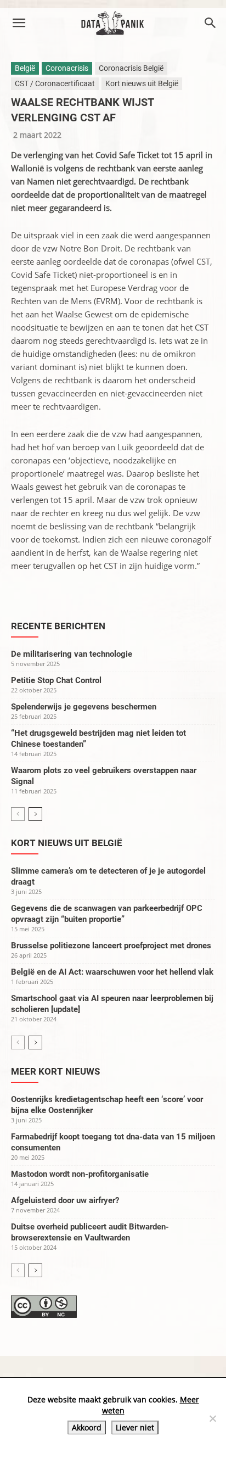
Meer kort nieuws (55, 1071)
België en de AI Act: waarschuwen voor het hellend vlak (112, 972)
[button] (18, 23)
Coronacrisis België (131, 68)
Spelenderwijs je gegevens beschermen (83, 707)
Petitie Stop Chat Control (56, 680)
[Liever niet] (212, 1418)
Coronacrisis (67, 68)
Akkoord (86, 1427)
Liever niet (135, 1427)
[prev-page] (18, 814)
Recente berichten (58, 626)
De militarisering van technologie (71, 654)
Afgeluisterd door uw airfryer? (65, 1200)
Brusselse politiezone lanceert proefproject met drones (111, 946)
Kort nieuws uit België (141, 83)
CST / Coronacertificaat (55, 83)
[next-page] (35, 814)
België (25, 68)
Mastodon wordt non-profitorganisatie (80, 1174)
